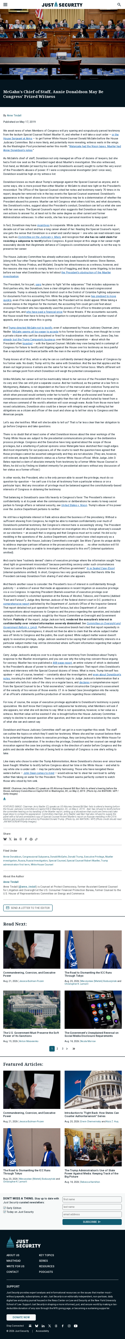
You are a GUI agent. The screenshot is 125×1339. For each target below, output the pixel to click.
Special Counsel (57, 860)
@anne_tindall (27, 886)
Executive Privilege (94, 856)
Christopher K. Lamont (76, 984)
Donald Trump (75, 856)
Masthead (14, 1260)
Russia (21, 860)
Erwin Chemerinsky (91, 1121)
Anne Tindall (14, 115)
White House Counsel (42, 864)
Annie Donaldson (12, 856)
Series (43, 1260)
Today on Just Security (20, 1211)
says (38, 284)
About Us (13, 1255)
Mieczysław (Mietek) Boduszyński (99, 981)
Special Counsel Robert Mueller (83, 860)
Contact (13, 1271)
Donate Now (21, 1317)
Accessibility (42, 1331)
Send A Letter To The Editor (30, 908)
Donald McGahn (58, 856)
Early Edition (14, 1208)
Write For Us (15, 1266)
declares (84, 682)
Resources (46, 1266)
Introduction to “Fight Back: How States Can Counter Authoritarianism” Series (92, 1114)
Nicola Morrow (88, 1041)
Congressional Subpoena (35, 856)
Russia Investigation (37, 860)
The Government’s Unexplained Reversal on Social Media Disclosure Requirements (92, 1034)
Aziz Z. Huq (112, 1121)
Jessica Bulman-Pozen (31, 981)
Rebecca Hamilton (90, 1182)
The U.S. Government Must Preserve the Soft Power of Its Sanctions (31, 1034)
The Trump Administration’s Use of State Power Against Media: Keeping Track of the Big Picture (91, 1173)
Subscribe (90, 1221)
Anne (11, 882)
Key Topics (46, 1255)
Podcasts (46, 1271)
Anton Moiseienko (28, 1041)
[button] (119, 4)
